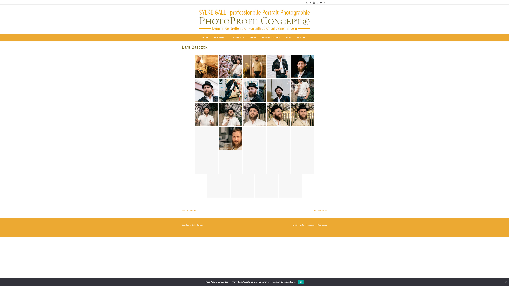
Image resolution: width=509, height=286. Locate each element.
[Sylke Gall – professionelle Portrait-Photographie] (254, 19)
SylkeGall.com (197, 225)
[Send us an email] (307, 2)
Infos (253, 37)
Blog (288, 37)
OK (301, 282)
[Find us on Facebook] (310, 2)
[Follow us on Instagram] (317, 2)
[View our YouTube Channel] (314, 2)
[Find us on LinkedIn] (321, 2)
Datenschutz (322, 225)
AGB (302, 225)
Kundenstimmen (271, 37)
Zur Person (237, 37)
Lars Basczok (320, 210)
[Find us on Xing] (324, 2)
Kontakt (302, 37)
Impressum (310, 225)
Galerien (219, 37)
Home (205, 37)
